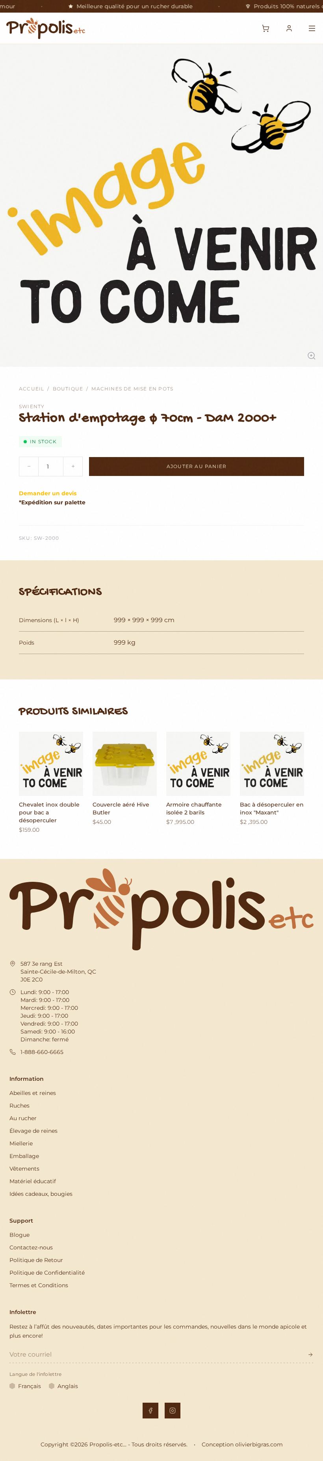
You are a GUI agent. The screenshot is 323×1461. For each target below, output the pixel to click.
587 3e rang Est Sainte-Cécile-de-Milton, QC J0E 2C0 (58, 971)
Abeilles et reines (32, 1093)
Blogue (19, 1234)
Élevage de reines (33, 1130)
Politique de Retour (36, 1260)
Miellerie (21, 1143)
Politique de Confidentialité (47, 1272)
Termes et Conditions (38, 1285)
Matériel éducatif (32, 1181)
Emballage (24, 1156)
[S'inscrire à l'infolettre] (310, 1354)
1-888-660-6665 (41, 1052)
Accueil (31, 389)
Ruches (19, 1105)
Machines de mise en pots (132, 389)
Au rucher (23, 1118)
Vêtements (24, 1168)
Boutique (68, 389)
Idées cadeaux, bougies (40, 1193)
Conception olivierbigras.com (242, 1444)
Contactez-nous (31, 1247)
